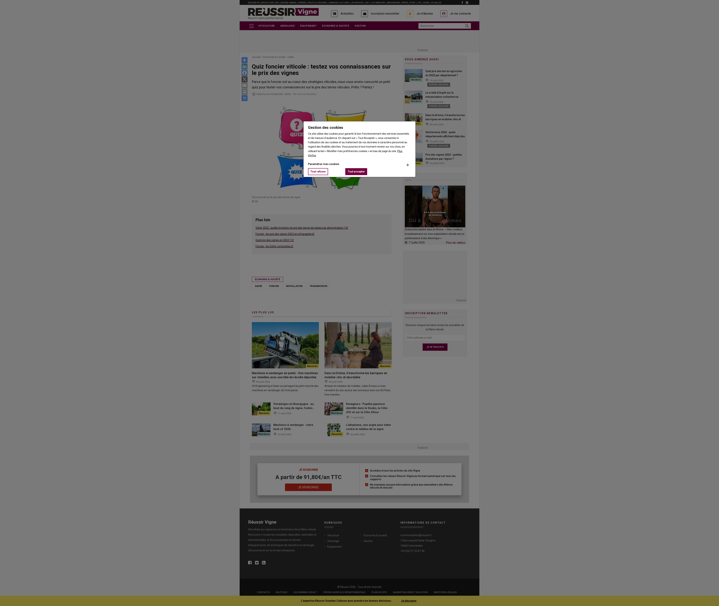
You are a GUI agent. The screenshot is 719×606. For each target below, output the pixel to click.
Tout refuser (318, 171)
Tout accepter (356, 171)
